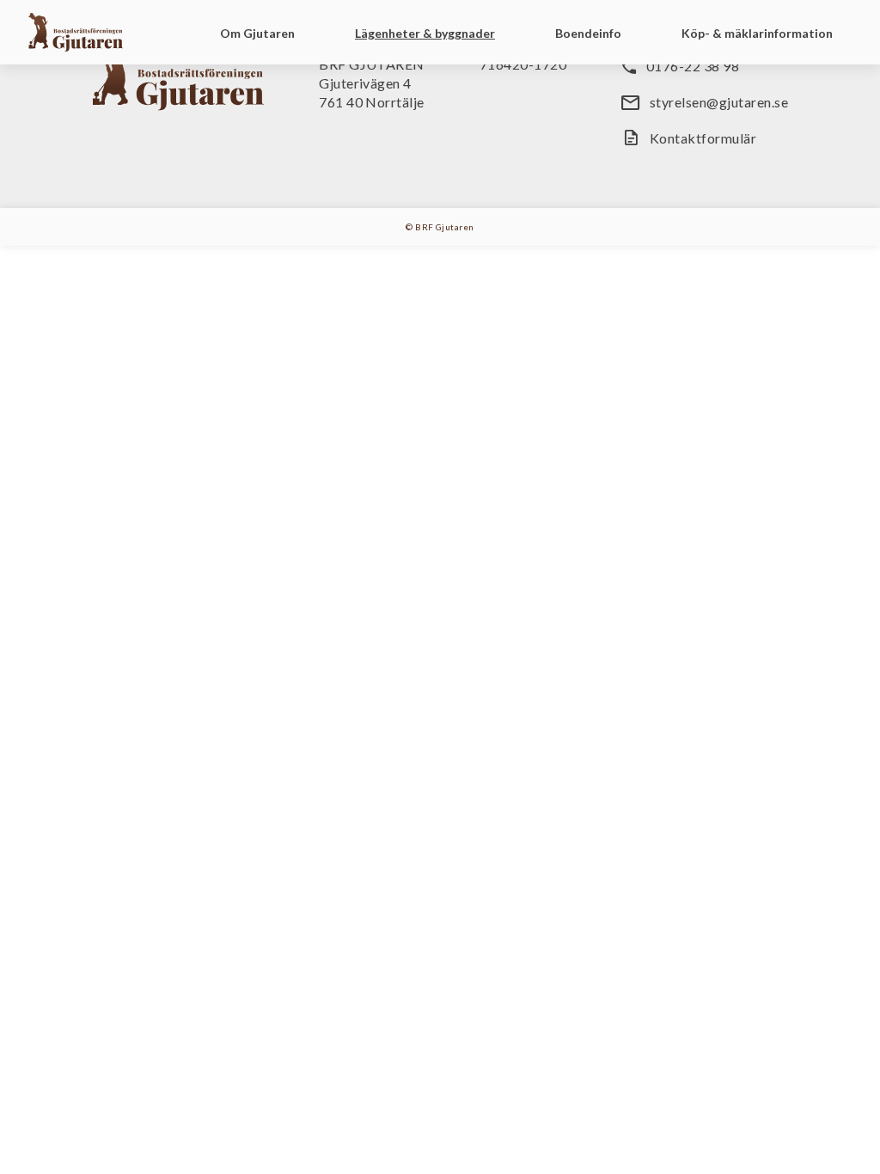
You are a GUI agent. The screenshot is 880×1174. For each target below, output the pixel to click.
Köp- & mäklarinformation (757, 33)
